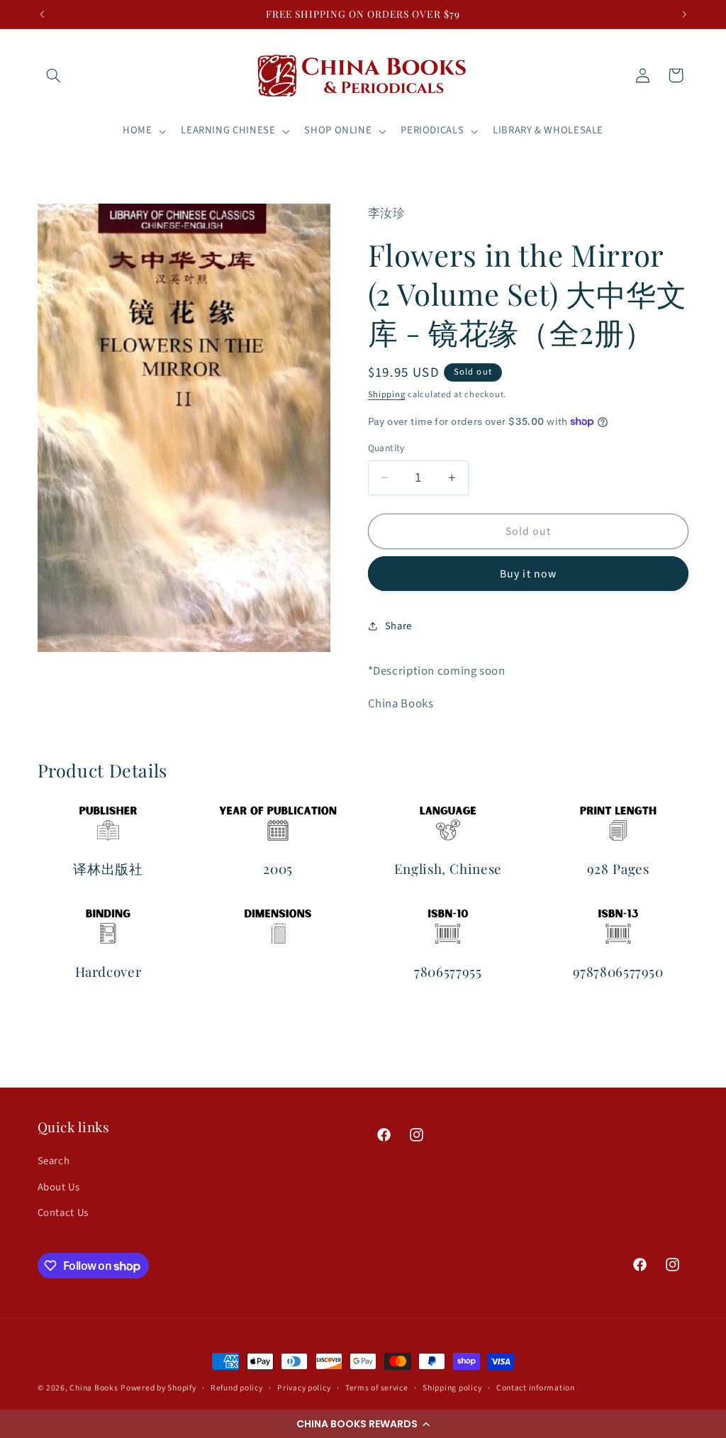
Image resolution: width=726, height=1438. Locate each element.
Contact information (535, 1388)
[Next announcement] (684, 14)
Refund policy (237, 1388)
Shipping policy (452, 1388)
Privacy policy (303, 1388)
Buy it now (528, 574)
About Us (59, 1187)
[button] (363, 1424)
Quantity (386, 448)
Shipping (387, 394)
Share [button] (398, 626)
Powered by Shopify (158, 1388)
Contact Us (63, 1212)
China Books (93, 1388)
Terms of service (376, 1388)
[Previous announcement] (41, 14)
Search (54, 1161)
